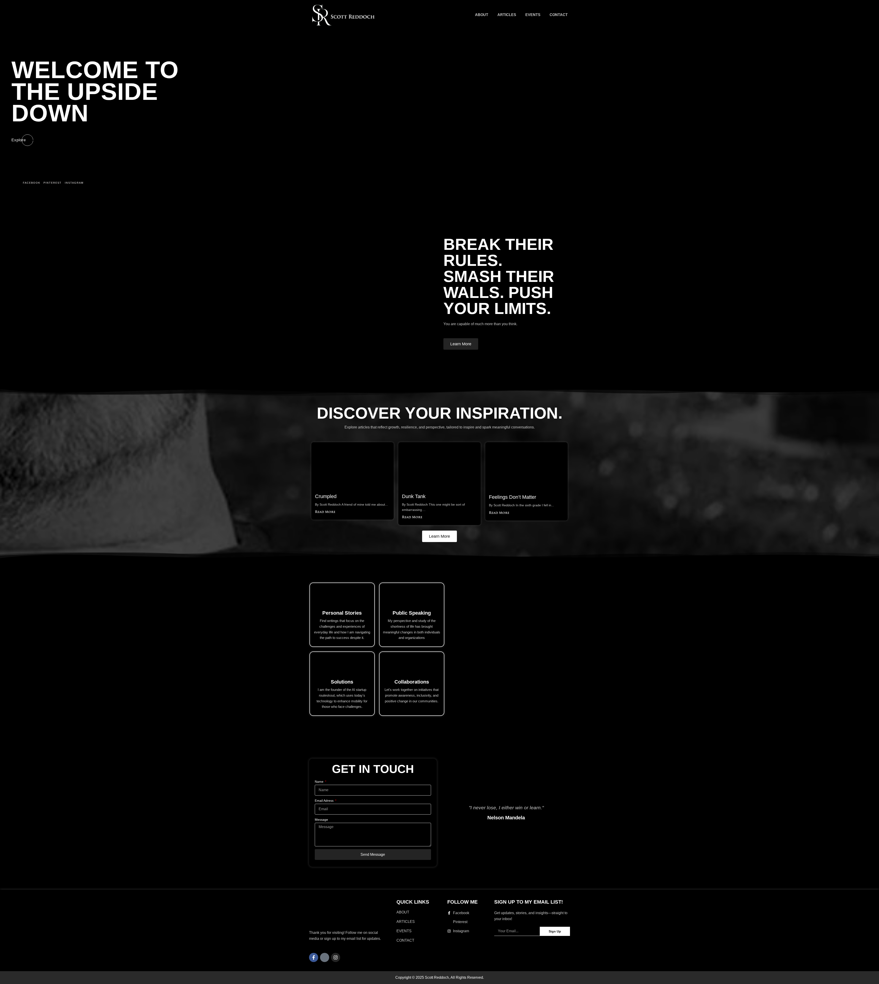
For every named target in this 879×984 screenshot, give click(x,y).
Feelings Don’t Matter (512, 497)
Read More (325, 512)
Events (532, 15)
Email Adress (324, 800)
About (481, 15)
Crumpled (325, 496)
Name (319, 781)
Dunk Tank (414, 496)
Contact (559, 15)
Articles (506, 15)
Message (321, 819)
